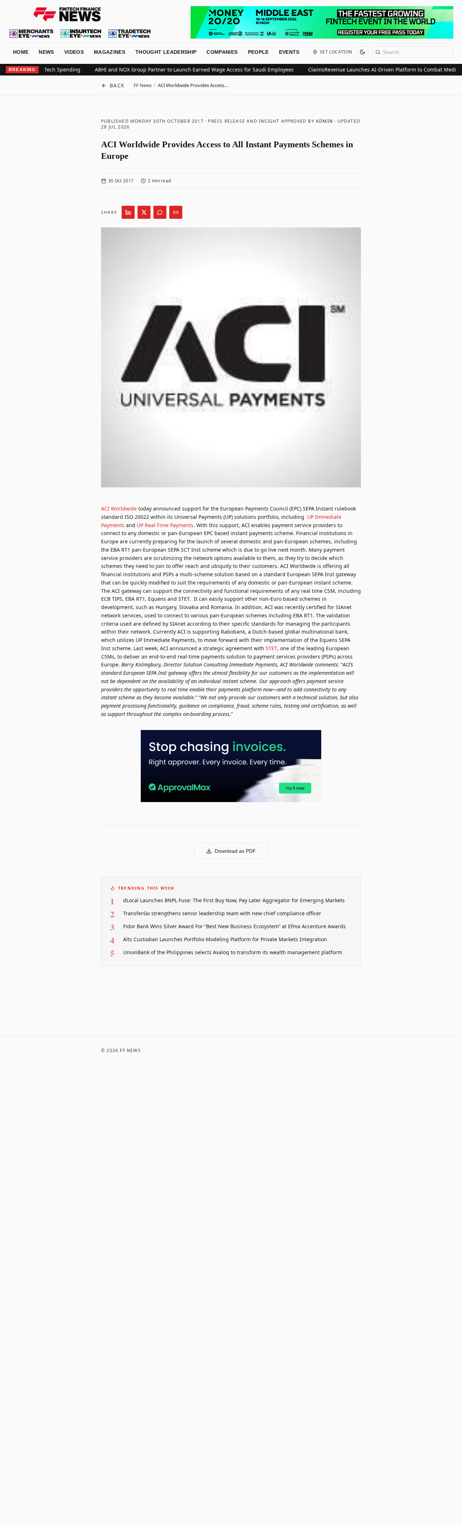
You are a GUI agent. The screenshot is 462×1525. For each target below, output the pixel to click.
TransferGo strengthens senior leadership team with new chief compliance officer (222, 913)
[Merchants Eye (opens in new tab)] (31, 34)
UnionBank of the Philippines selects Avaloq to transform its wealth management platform (232, 952)
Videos (74, 52)
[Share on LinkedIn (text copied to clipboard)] (128, 212)
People (258, 52)
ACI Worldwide (119, 508)
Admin (324, 121)
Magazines (109, 52)
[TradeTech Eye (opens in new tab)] (130, 34)
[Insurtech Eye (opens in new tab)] (80, 34)
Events (289, 52)
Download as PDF (235, 851)
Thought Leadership (165, 52)
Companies (221, 52)
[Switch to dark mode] (362, 52)
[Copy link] (175, 212)
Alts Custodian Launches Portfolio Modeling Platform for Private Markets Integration (225, 939)
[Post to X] (144, 212)
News (46, 52)
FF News (143, 85)
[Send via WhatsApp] (159, 212)
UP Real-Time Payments (165, 525)
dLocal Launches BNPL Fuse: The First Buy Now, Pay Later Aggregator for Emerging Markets (234, 900)
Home (21, 52)
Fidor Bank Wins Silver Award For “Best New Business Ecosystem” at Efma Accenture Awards (234, 926)
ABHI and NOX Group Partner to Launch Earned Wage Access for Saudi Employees (177, 69)
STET (271, 648)
